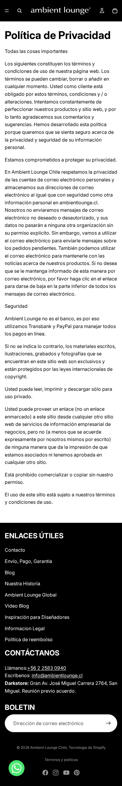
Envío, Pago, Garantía (28, 561)
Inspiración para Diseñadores (37, 617)
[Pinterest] (76, 772)
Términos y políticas (61, 759)
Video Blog (17, 606)
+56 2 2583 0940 (46, 668)
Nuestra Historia (22, 583)
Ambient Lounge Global (31, 595)
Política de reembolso (29, 639)
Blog (10, 572)
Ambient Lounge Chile (48, 747)
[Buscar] (19, 10)
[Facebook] (45, 772)
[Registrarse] (108, 723)
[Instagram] (55, 772)
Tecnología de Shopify (87, 747)
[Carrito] (114, 10)
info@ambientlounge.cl (57, 675)
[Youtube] (66, 772)
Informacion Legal (25, 628)
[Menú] (7, 11)
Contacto (15, 550)
